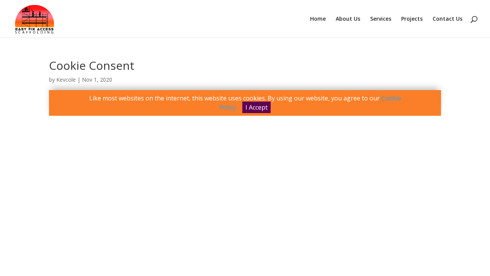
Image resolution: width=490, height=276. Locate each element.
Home (318, 19)
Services (380, 19)
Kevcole (66, 79)
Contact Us (447, 19)
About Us (348, 19)
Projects (412, 19)
